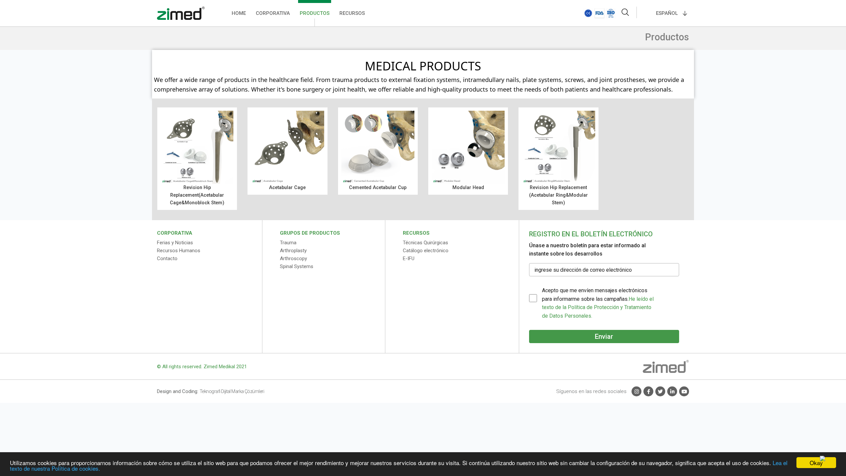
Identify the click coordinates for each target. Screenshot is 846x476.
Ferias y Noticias (175, 243)
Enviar (604, 336)
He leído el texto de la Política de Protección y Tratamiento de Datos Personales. (598, 307)
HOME (239, 13)
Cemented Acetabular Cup (377, 187)
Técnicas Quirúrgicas (425, 243)
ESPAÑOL (667, 13)
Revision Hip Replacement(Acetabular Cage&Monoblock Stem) (197, 195)
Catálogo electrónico (425, 251)
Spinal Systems (296, 266)
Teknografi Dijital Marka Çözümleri (232, 391)
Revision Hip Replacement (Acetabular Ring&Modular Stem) (558, 195)
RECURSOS (352, 13)
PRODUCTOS (314, 13)
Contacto (167, 258)
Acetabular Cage (287, 187)
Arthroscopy (293, 258)
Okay (816, 462)
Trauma (288, 243)
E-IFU (408, 258)
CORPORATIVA (273, 13)
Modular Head (468, 187)
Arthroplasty (293, 251)
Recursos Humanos (178, 251)
